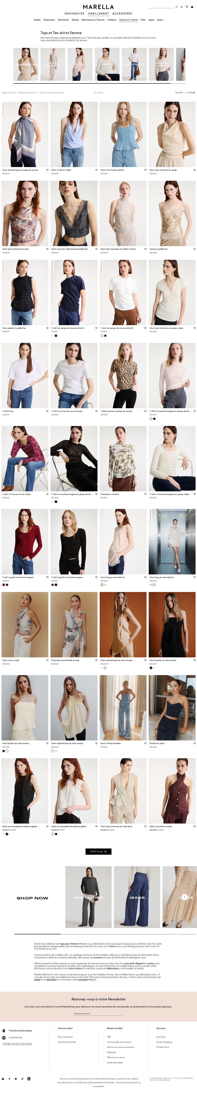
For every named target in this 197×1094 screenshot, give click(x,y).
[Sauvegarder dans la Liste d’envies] (47, 171)
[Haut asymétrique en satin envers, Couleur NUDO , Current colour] (105, 668)
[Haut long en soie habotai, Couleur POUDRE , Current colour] (102, 585)
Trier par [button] (179, 93)
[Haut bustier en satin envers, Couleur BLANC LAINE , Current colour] (7, 751)
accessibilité (98, 1086)
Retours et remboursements (120, 1047)
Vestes (75, 20)
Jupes (151, 20)
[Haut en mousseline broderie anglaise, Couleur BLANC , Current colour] (53, 834)
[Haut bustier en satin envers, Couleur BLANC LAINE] (154, 668)
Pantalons (63, 20)
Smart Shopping (164, 1042)
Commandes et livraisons (119, 1042)
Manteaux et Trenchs (93, 20)
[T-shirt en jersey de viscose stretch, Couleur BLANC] (52, 336)
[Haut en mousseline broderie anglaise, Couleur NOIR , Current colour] (7, 834)
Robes (37, 20)
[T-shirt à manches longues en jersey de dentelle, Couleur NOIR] (154, 419)
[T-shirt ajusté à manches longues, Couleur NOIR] (7, 585)
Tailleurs (111, 20)
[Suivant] (184, 897)
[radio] (25, 64)
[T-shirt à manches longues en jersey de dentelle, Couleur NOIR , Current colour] (56, 502)
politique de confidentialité (93, 1079)
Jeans (160, 20)
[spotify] (15, 1078)
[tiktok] (22, 1078)
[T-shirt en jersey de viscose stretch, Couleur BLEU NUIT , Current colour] (56, 336)
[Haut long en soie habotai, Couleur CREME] (105, 585)
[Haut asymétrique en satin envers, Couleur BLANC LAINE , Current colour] (53, 751)
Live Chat (160, 1037)
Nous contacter (65, 1037)
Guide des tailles (115, 1063)
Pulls (143, 20)
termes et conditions (69, 1079)
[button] (191, 93)
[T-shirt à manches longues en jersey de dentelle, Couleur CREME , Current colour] (151, 419)
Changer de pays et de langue (17, 1044)
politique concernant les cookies (122, 1079)
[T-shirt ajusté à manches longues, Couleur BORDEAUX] (52, 585)
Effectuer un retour (116, 1057)
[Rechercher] (176, 6)
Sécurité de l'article (67, 1042)
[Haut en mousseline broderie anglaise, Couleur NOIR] (56, 834)
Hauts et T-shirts (128, 20)
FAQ (109, 1037)
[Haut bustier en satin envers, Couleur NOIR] (3, 751)
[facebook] (9, 1078)
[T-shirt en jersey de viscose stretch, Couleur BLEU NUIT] (105, 336)
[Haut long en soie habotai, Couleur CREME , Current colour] (154, 585)
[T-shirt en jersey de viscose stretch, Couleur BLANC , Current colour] (102, 336)
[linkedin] (28, 1078)
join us (137, 1082)
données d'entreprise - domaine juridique (114, 1082)
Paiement (111, 1052)
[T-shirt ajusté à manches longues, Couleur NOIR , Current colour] (56, 585)
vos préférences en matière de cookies (75, 1082)
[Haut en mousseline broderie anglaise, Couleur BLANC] (3, 834)
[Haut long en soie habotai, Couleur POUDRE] (151, 585)
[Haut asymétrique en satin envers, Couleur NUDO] (56, 751)
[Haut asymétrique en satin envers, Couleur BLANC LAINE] (102, 668)
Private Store (162, 1047)
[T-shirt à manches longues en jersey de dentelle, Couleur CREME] (52, 502)
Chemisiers (49, 20)
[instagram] (2, 1078)
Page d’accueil (8, 93)
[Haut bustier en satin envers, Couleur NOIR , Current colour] (151, 668)
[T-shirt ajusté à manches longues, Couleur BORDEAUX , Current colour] (4, 585)
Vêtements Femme (28, 93)
